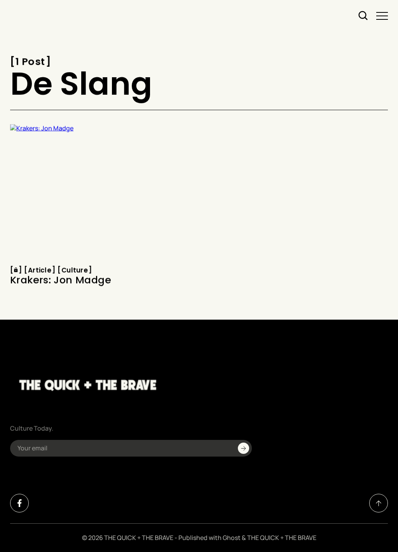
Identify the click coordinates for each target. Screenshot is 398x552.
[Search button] (363, 16)
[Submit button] (243, 448)
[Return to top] (378, 503)
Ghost (232, 537)
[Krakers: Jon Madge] (101, 192)
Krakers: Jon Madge (60, 280)
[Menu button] (382, 16)
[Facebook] (19, 503)
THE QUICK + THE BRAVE (138, 537)
